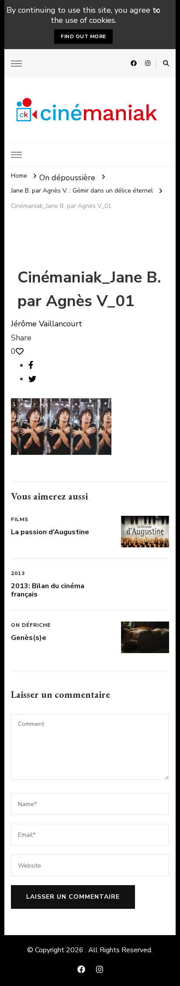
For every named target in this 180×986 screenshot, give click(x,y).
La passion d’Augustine (50, 532)
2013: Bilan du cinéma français (47, 590)
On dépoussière (67, 177)
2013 (18, 573)
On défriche (31, 625)
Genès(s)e (28, 638)
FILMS (19, 519)
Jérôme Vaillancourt (46, 323)
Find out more (83, 36)
